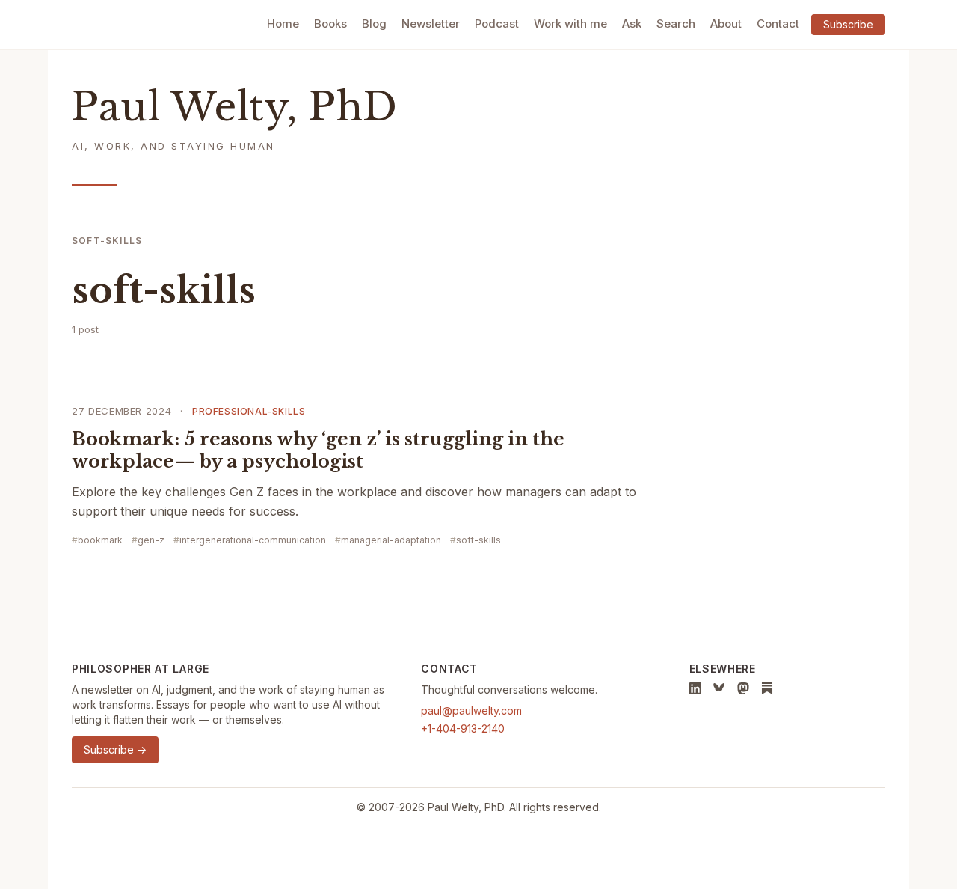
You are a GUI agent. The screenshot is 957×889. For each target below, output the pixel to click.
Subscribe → (115, 749)
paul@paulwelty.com (471, 710)
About (726, 23)
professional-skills (248, 411)
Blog (374, 23)
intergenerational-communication (252, 540)
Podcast (497, 23)
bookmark (100, 540)
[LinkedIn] (695, 688)
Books (330, 23)
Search (675, 23)
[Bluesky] (719, 688)
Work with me (570, 23)
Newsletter (430, 23)
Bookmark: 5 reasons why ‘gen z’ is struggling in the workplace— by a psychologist (318, 450)
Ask (631, 23)
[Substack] (767, 688)
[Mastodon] (743, 688)
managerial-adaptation (391, 540)
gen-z (151, 540)
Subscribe (848, 24)
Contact (778, 23)
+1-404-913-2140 (463, 728)
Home (283, 23)
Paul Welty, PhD (235, 107)
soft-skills (478, 540)
